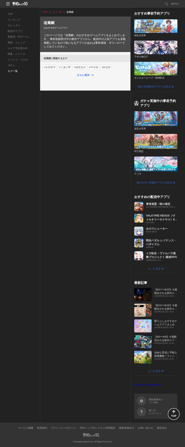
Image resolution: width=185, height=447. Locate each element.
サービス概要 (25, 427)
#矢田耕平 (50, 67)
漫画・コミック (16, 42)
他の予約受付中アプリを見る (154, 86)
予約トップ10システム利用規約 (97, 427)
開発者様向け (126, 427)
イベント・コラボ (18, 59)
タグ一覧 (13, 71)
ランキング (14, 19)
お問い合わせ (145, 427)
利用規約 (42, 427)
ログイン (175, 4)
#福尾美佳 (80, 67)
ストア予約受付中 (18, 48)
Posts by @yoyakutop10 (148, 384)
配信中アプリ (15, 31)
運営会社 (162, 427)
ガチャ (11, 65)
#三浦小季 (65, 67)
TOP (10, 13)
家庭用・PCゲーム (18, 36)
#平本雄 (93, 67)
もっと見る (154, 268)
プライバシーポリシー (63, 427)
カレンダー (14, 25)
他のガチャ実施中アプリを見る (154, 182)
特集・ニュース (16, 53)
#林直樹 (106, 67)
